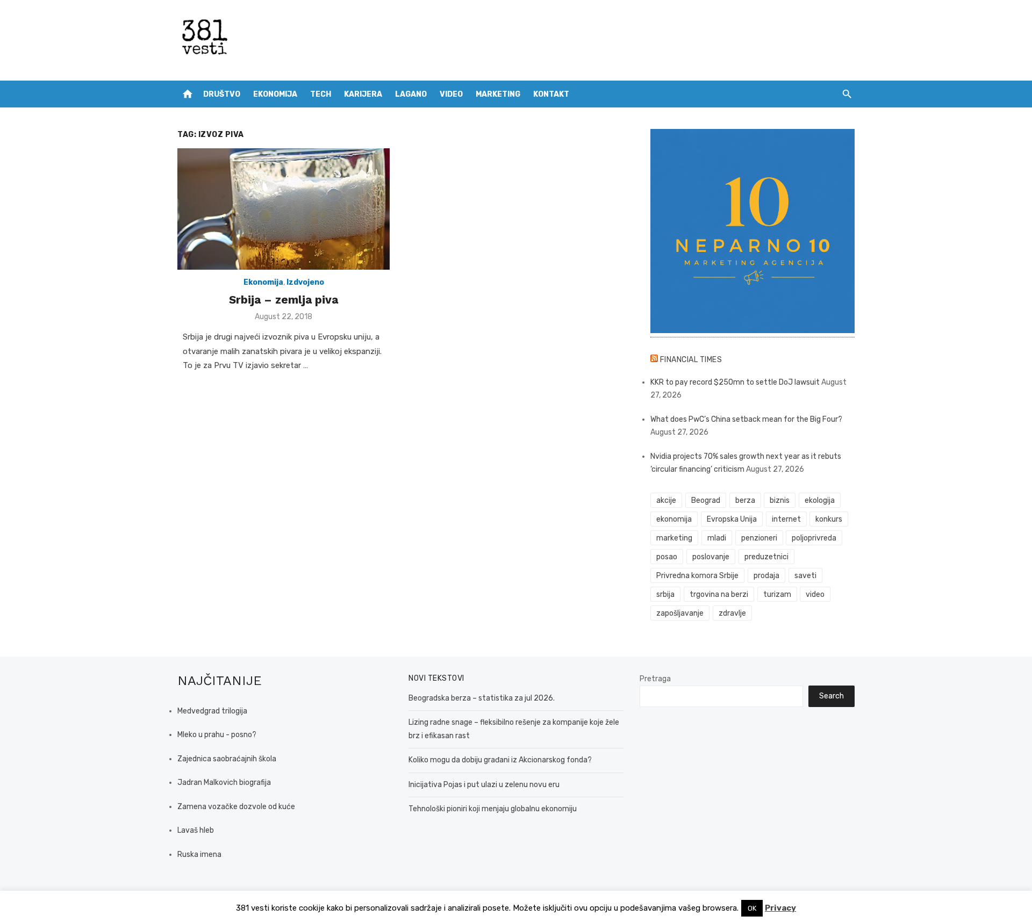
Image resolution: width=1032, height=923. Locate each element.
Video (451, 94)
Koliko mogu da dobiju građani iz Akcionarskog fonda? (500, 760)
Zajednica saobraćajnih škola (226, 758)
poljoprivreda (814, 538)
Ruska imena (199, 854)
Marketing (498, 94)
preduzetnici (766, 556)
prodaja (766, 575)
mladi (716, 538)
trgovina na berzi (719, 594)
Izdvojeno (305, 282)
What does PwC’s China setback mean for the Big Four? (746, 419)
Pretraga (655, 678)
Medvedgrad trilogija (212, 711)
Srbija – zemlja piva (283, 299)
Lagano (411, 94)
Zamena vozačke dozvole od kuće (236, 806)
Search (831, 696)
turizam (777, 594)
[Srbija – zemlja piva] (283, 209)
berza (745, 500)
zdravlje (732, 613)
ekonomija (674, 519)
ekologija (820, 500)
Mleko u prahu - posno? (216, 734)
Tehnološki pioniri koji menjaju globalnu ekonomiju (492, 808)
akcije (666, 500)
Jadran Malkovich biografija (224, 782)
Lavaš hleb (195, 830)
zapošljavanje (680, 613)
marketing (674, 538)
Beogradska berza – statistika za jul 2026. (481, 698)
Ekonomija (275, 94)
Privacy (780, 908)
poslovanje (710, 556)
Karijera (363, 94)
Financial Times (691, 359)
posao (666, 556)
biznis (780, 500)
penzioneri (759, 538)
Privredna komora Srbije (697, 575)
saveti (805, 575)
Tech (320, 94)
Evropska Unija (732, 519)
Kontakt (551, 94)
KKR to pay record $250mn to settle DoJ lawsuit (735, 382)
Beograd (705, 500)
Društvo (221, 94)
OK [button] (752, 908)
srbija (665, 594)
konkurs (828, 519)
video (815, 594)
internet (786, 519)
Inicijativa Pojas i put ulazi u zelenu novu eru (484, 784)
